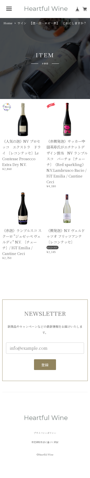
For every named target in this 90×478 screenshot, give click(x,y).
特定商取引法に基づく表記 (45, 442)
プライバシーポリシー (45, 433)
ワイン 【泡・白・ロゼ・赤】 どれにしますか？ (54, 23)
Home (8, 23)
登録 (45, 364)
